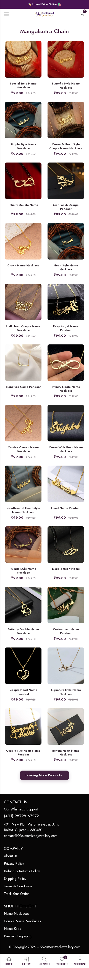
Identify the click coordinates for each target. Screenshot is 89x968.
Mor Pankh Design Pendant (66, 207)
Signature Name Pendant (23, 387)
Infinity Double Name (23, 205)
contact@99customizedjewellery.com (30, 835)
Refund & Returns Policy (22, 871)
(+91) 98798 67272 (21, 816)
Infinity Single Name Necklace (66, 389)
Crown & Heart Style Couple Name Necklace (65, 146)
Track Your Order (16, 893)
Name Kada (12, 928)
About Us (10, 856)
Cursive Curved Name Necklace (23, 449)
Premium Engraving (18, 936)
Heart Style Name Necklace (66, 267)
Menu (6, 14)
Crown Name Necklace (23, 265)
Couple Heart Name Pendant (23, 692)
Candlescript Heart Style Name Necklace (23, 510)
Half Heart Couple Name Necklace (23, 328)
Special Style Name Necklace (23, 85)
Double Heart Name (66, 569)
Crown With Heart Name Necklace (66, 449)
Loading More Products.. (44, 775)
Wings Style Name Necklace (23, 571)
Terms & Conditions (18, 886)
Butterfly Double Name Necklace (23, 631)
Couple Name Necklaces (22, 921)
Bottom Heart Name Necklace (65, 753)
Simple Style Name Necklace (23, 146)
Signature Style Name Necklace (66, 692)
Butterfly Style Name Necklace (66, 85)
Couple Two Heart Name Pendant (23, 753)
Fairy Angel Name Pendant (65, 328)
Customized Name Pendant (66, 631)
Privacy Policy (14, 863)
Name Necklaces (16, 913)
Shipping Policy (15, 878)
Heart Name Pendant (65, 508)
